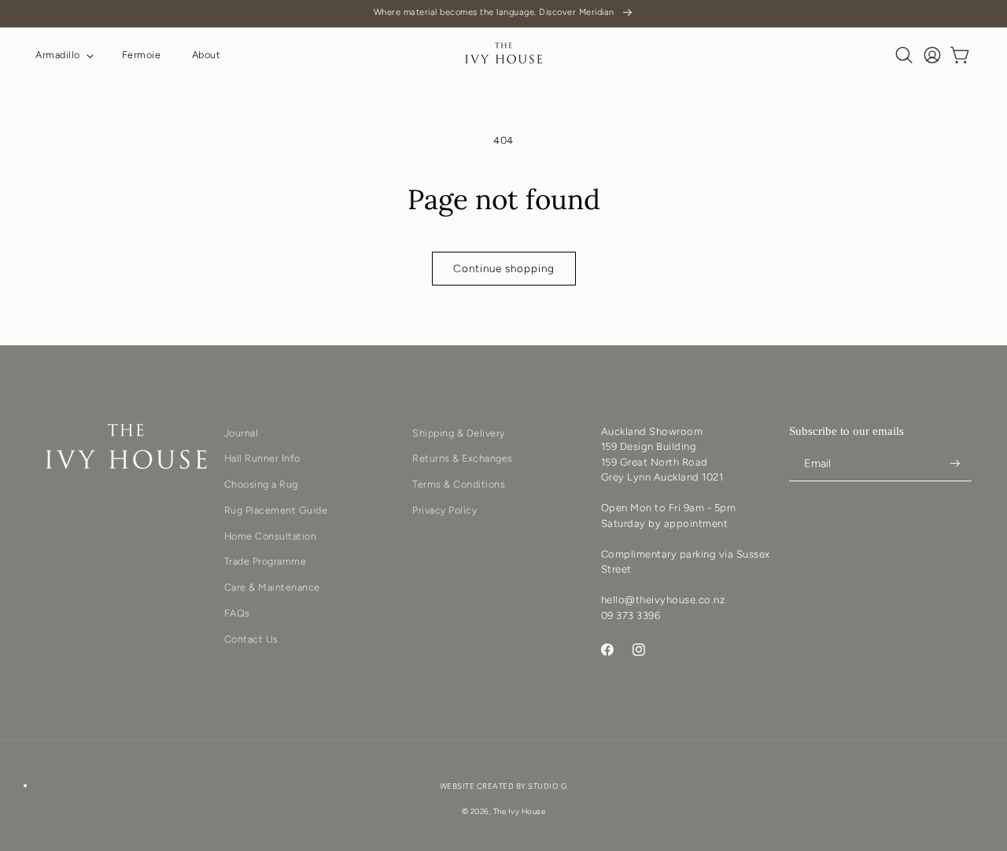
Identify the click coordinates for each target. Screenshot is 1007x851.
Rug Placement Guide (276, 511)
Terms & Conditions (458, 485)
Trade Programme (265, 562)
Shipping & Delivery (458, 433)
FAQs (237, 614)
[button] (63, 55)
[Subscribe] (955, 463)
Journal (241, 433)
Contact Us (251, 639)
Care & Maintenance (272, 588)
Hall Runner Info (262, 459)
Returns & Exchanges (462, 459)
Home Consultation (270, 536)
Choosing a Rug (261, 485)
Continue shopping (504, 268)
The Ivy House (519, 812)
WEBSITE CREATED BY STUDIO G (504, 787)
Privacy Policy (444, 511)
